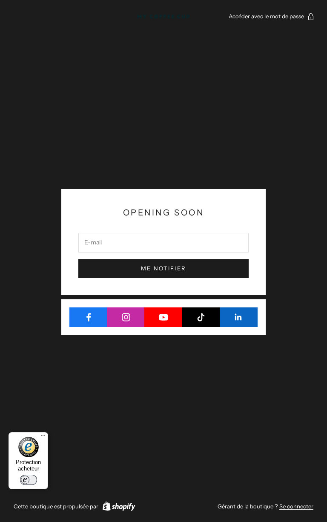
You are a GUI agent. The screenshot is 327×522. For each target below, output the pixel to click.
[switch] (28, 480)
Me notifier (163, 268)
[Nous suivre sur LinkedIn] (238, 317)
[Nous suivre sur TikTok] (201, 317)
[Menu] (43, 437)
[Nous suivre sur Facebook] (88, 317)
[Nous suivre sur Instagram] (125, 317)
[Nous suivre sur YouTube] (163, 317)
